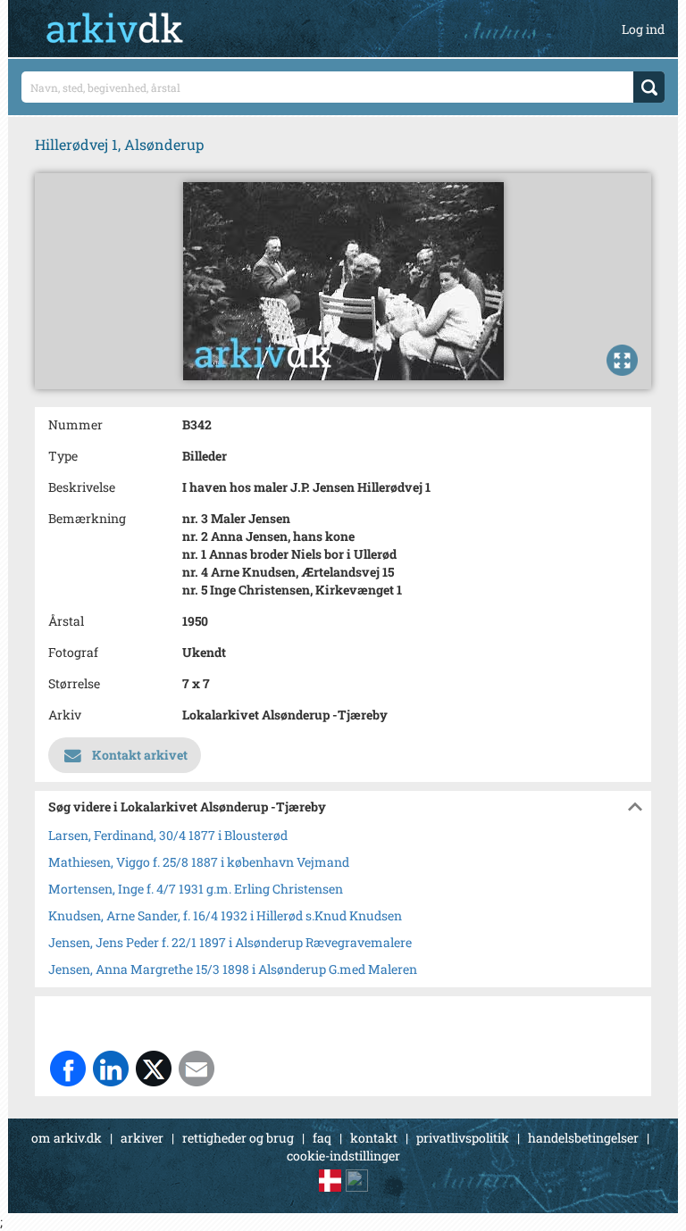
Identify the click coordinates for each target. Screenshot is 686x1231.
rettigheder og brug (238, 1137)
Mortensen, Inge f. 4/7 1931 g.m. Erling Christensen (195, 888)
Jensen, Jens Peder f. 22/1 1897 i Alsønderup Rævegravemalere (230, 942)
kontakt (373, 1137)
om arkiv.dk (66, 1137)
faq (322, 1137)
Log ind (643, 29)
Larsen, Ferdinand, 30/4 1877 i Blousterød (168, 835)
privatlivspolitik (462, 1137)
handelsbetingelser (583, 1137)
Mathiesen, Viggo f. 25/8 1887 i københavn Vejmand (198, 861)
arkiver (142, 1137)
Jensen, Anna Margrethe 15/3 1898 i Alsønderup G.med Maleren (232, 969)
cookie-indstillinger (343, 1155)
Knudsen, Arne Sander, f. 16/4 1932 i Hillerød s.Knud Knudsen (225, 915)
